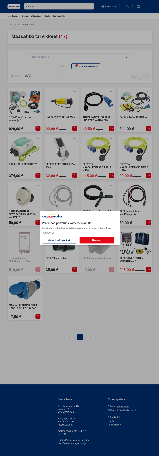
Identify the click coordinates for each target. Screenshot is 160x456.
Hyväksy (97, 240)
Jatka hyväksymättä (59, 240)
